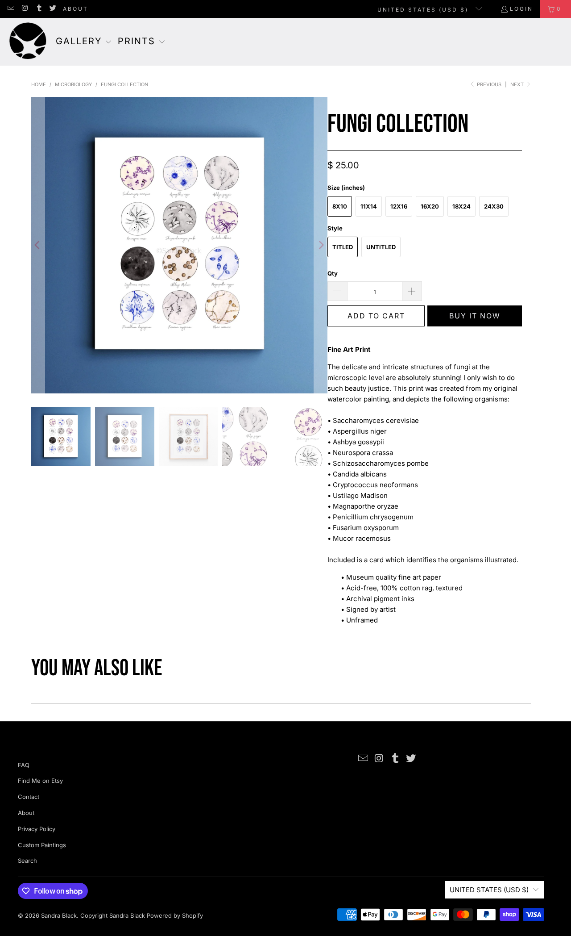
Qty (332, 273)
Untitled (381, 247)
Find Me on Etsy (40, 780)
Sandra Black (59, 915)
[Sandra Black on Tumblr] (38, 8)
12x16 (398, 206)
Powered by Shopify (175, 915)
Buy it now (475, 315)
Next (517, 84)
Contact (28, 796)
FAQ (23, 765)
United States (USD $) (424, 9)
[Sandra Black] (28, 41)
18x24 (461, 206)
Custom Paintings (42, 844)
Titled (342, 247)
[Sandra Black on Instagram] (24, 8)
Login (521, 8)
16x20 (430, 206)
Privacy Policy (36, 828)
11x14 (368, 206)
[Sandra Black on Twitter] (52, 8)
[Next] (321, 245)
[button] (84, 42)
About (75, 8)
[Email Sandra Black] (10, 8)
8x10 (339, 206)
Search (27, 860)
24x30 (494, 206)
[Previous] (38, 245)
